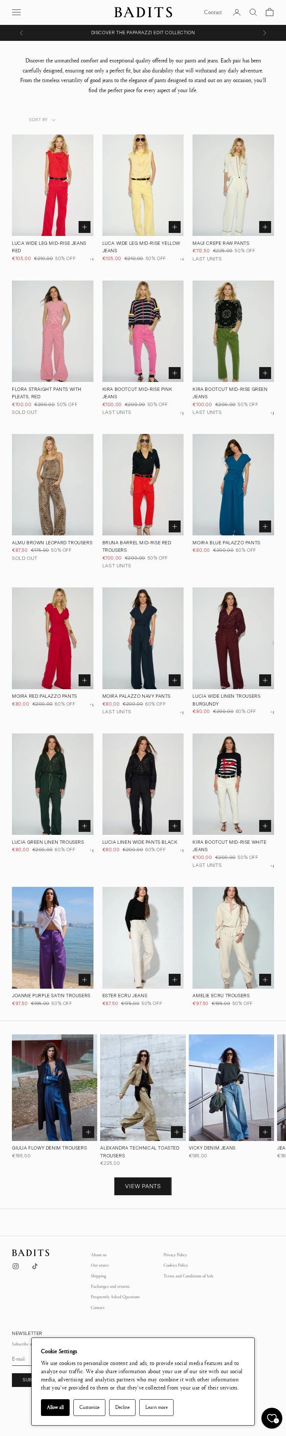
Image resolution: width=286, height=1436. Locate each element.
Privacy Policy (175, 1254)
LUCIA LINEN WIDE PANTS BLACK (140, 842)
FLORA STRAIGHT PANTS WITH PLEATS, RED (47, 393)
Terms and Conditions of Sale (188, 1275)
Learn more (156, 1407)
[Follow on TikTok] (35, 1266)
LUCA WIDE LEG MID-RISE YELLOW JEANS (141, 247)
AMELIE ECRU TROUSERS (221, 995)
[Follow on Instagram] (15, 1266)
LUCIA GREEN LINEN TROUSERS (48, 842)
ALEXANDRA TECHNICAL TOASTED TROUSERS (139, 1151)
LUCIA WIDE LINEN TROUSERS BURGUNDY (226, 700)
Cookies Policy (175, 1265)
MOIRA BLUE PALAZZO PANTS (226, 542)
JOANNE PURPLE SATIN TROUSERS (51, 995)
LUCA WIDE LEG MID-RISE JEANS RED (49, 247)
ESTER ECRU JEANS (124, 995)
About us (99, 1254)
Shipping (98, 1275)
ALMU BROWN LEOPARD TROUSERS (52, 542)
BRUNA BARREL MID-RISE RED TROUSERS (136, 546)
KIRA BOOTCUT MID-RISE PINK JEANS (137, 393)
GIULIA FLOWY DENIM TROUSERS (49, 1148)
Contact (98, 1307)
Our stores (100, 1265)
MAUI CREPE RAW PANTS (221, 243)
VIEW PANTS (143, 1186)
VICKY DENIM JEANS (212, 1148)
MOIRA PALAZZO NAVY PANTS (136, 696)
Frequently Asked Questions (115, 1296)
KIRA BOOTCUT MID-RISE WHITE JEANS (229, 846)
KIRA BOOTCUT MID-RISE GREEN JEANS (230, 393)
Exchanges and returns (110, 1286)
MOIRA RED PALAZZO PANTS (44, 696)
